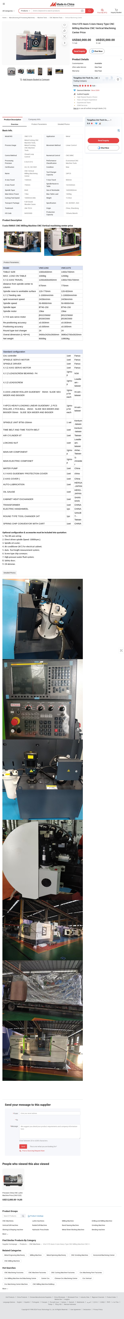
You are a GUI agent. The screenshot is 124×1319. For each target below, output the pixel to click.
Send (23, 1146)
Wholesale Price (73, 1297)
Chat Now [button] (98, 51)
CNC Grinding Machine (79, 1255)
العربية (89, 1302)
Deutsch (71, 1302)
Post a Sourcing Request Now (32, 1151)
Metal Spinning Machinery (56, 1255)
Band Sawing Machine (70, 1225)
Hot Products (10, 1297)
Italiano (63, 1302)
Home (4, 18)
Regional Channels (98, 1297)
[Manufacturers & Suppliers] (62, 4)
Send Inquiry (79, 51)
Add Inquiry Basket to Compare (36, 79)
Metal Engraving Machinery (14, 1255)
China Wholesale (59, 1297)
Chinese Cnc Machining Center (66, 1278)
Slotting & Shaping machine (12, 1229)
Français (44, 1302)
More (4, 1288)
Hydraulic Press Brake (40, 1229)
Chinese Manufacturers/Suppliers (40, 1297)
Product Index (111, 1297)
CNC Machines (7, 1221)
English (19, 1302)
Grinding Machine (98, 1225)
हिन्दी (108, 1302)
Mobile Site (58, 1299)
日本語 (102, 1302)
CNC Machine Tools (56, 18)
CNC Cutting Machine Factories (63, 1272)
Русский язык (54, 1302)
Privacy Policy (98, 1309)
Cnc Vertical (86, 1278)
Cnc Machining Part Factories (91, 1272)
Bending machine (98, 1229)
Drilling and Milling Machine (102, 1221)
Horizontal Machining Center (104, 1255)
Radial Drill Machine (39, 1225)
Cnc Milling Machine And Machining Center (20, 1278)
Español (27, 1302)
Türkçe (50, 1304)
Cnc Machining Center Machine (16, 1284)
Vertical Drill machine (10, 1225)
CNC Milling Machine (12, 1261)
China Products (22, 1297)
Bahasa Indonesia (70, 1304)
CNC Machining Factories (13, 1272)
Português (35, 1302)
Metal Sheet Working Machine (73, 1229)
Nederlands (80, 1302)
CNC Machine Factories (37, 1272)
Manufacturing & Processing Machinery (22, 18)
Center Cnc (45, 1278)
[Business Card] (119, 130)
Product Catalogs (36, 1216)
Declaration (87, 1309)
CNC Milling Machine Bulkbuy (43, 1284)
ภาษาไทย (115, 1302)
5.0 (88, 123)
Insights (67, 1299)
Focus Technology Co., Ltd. (46, 1309)
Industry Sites (85, 1297)
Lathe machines (38, 1221)
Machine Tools (42, 18)
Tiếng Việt (58, 1304)
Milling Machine (68, 1221)
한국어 (95, 1302)
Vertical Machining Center (73, 18)
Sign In (75, 108)
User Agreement (75, 1309)
